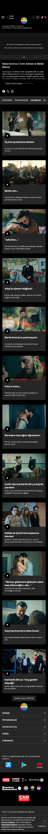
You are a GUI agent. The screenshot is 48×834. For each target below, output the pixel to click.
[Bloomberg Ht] (36, 780)
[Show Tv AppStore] (8, 765)
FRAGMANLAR (21, 100)
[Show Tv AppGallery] (40, 765)
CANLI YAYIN (11, 17)
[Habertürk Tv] (16, 780)
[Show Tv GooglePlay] (24, 765)
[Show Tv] (24, 20)
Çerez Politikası (8, 822)
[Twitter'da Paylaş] (8, 91)
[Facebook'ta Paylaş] (3, 91)
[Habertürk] (6, 780)
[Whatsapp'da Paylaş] (12, 91)
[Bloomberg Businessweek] (11, 788)
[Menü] (3, 17)
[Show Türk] (32, 788)
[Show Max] (39, 788)
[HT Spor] (24, 780)
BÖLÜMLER (7, 100)
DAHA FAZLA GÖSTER (24, 698)
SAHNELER (36, 100)
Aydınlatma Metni (9, 825)
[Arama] (45, 17)
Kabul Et (42, 826)
